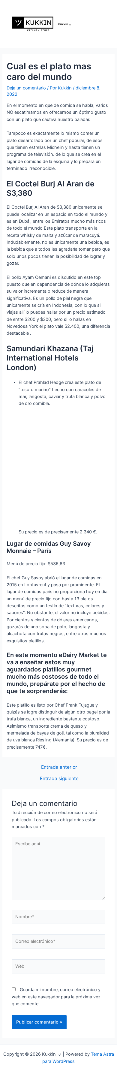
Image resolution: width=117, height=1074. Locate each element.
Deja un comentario (26, 88)
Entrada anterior (59, 767)
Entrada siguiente (59, 778)
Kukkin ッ (65, 24)
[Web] (58, 967)
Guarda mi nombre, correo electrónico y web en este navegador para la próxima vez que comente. (56, 996)
